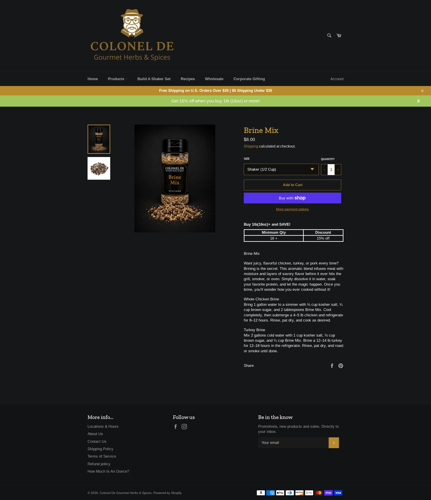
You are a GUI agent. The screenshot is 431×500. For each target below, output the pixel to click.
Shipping (251, 146)
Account (336, 79)
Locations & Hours (103, 426)
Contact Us (97, 441)
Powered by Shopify (167, 493)
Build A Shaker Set (154, 79)
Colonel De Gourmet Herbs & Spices (126, 493)
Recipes (188, 79)
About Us (95, 434)
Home (93, 79)
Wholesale (214, 79)
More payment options (292, 209)
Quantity (328, 159)
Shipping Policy (100, 449)
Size (247, 158)
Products (116, 79)
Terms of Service (102, 456)
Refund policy (99, 464)
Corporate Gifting (249, 79)
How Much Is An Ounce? (108, 471)
